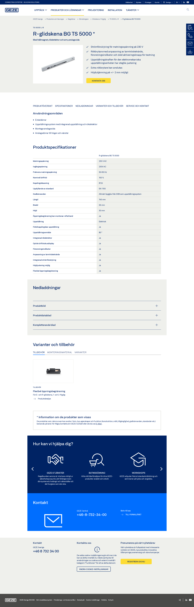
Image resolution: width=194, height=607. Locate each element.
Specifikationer (64, 106)
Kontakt (37, 543)
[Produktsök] (190, 27)
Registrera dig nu (136, 561)
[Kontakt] (190, 43)
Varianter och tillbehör (109, 106)
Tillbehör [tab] (39, 352)
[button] (168, 2)
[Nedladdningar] (190, 51)
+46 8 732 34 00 (46, 551)
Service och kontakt (137, 106)
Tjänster (131, 10)
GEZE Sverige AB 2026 (27, 600)
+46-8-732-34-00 (91, 515)
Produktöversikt (42, 106)
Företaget (148, 2)
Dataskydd (80, 600)
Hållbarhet (129, 2)
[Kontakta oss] (190, 35)
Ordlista (104, 600)
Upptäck (39, 10)
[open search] (188, 10)
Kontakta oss (98, 81)
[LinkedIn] (184, 2)
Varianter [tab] (81, 352)
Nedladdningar (84, 106)
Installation (115, 10)
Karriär (157, 2)
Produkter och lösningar (66, 10)
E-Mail (99, 424)
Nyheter (138, 2)
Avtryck (110, 600)
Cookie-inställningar (93, 600)
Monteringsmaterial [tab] (59, 352)
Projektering (96, 10)
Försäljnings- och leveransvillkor (65, 600)
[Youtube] (188, 2)
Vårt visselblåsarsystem (44, 600)
